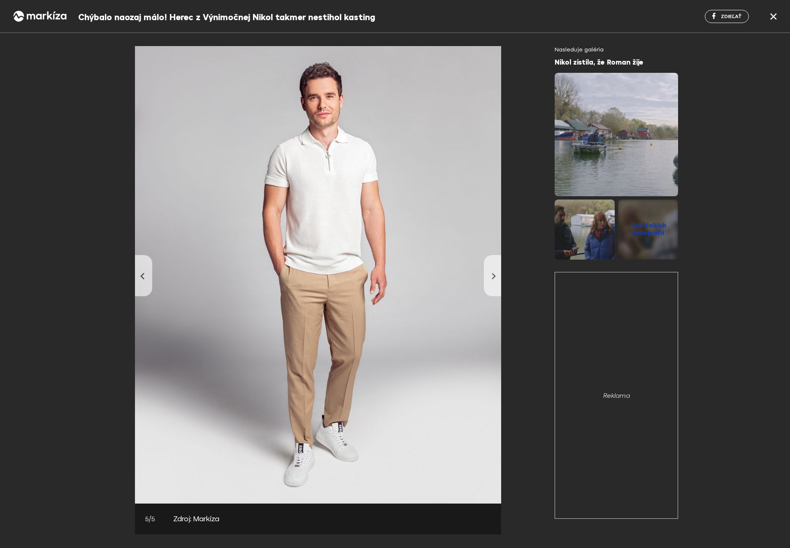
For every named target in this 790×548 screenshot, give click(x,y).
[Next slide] (492, 275)
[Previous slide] (143, 275)
